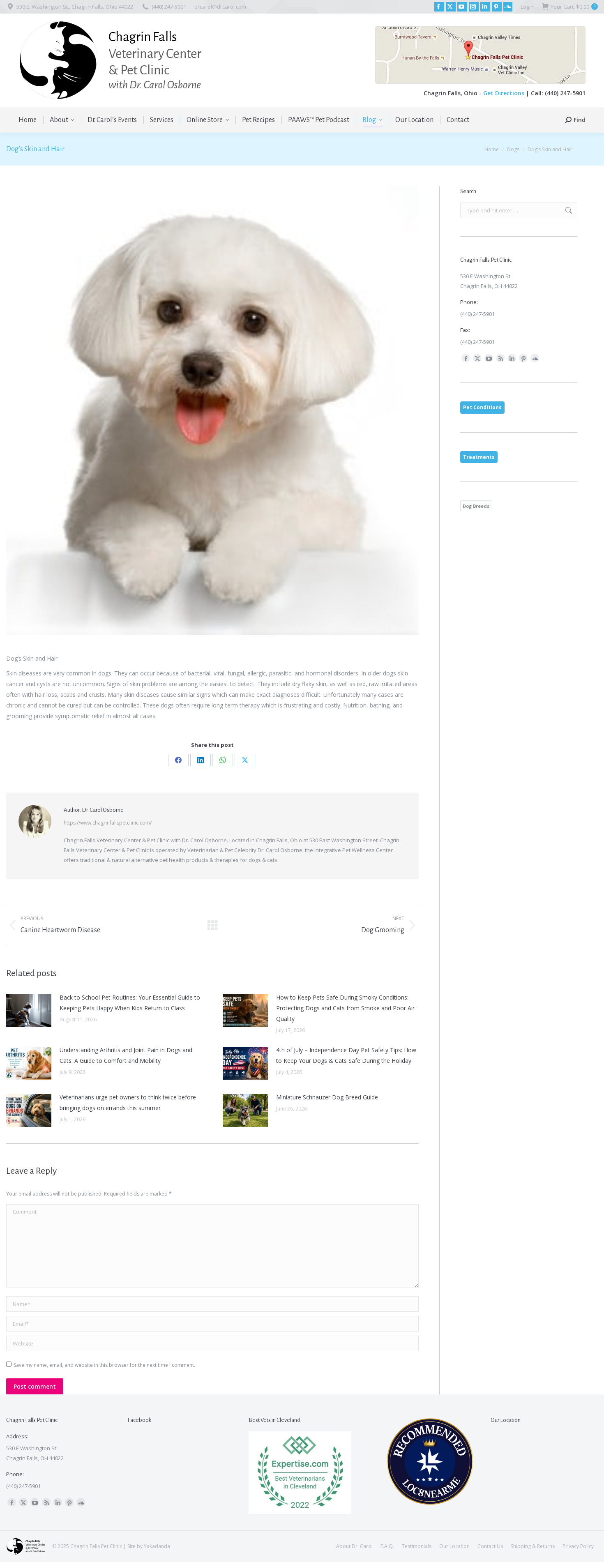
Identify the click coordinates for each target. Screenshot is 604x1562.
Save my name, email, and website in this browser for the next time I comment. (104, 1365)
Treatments (479, 457)
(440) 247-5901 (169, 6)
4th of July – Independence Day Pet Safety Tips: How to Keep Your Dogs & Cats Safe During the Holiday (346, 1055)
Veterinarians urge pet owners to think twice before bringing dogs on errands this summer (128, 1102)
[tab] (482, 407)
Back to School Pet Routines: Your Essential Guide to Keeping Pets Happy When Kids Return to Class (130, 1002)
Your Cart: (573, 6)
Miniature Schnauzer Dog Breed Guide (327, 1097)
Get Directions (503, 93)
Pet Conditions (482, 407)
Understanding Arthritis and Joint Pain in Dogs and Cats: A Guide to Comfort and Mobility (126, 1055)
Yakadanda (157, 1546)
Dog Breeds (476, 506)
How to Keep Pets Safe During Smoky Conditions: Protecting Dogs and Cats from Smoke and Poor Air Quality (345, 1008)
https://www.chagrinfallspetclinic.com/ (108, 822)
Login (527, 6)
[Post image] (28, 1010)
